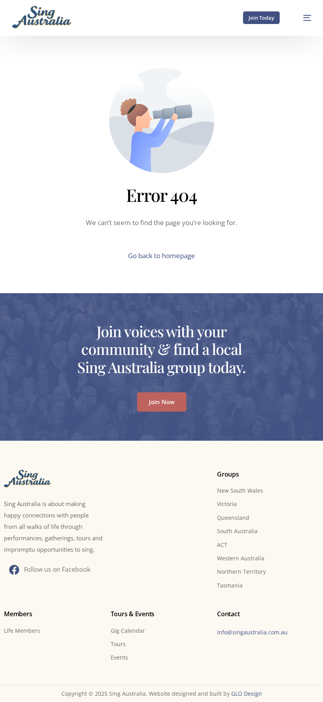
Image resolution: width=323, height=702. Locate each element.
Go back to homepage (161, 255)
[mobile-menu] (302, 18)
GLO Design (246, 693)
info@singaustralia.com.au (252, 632)
